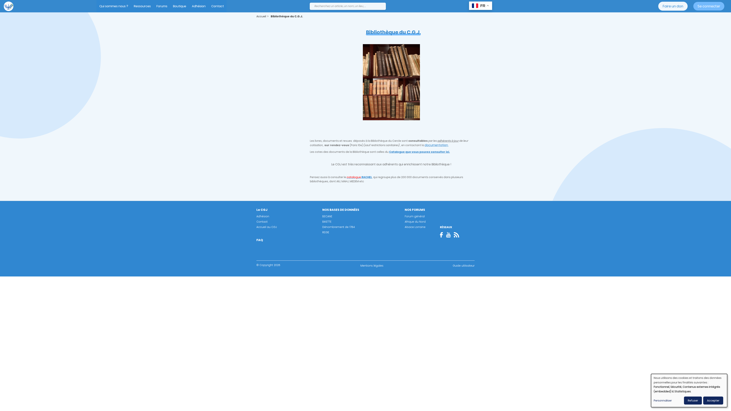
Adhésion (199, 6)
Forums (161, 6)
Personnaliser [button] (663, 400)
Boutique (179, 6)
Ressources (142, 6)
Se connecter (708, 6)
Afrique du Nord (415, 222)
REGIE (325, 232)
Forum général (415, 216)
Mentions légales (371, 266)
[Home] (8, 6)
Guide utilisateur (464, 266)
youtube (448, 234)
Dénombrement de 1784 (338, 227)
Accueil (261, 16)
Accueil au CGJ (266, 227)
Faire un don (673, 6)
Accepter (713, 400)
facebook (442, 234)
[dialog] (689, 390)
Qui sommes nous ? (113, 6)
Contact (217, 6)
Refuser (693, 400)
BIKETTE (326, 222)
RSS (456, 234)
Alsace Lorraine (415, 227)
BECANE (327, 216)
